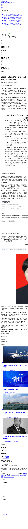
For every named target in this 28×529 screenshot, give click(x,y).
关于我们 (13, 2)
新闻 (4, 450)
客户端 (8, 2)
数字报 (5, 2)
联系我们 (8, 475)
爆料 (2, 7)
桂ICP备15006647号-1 (9, 477)
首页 (2, 2)
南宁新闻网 (6, 458)
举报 (13, 475)
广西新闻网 (6, 456)
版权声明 (3, 475)
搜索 (2, 4)
